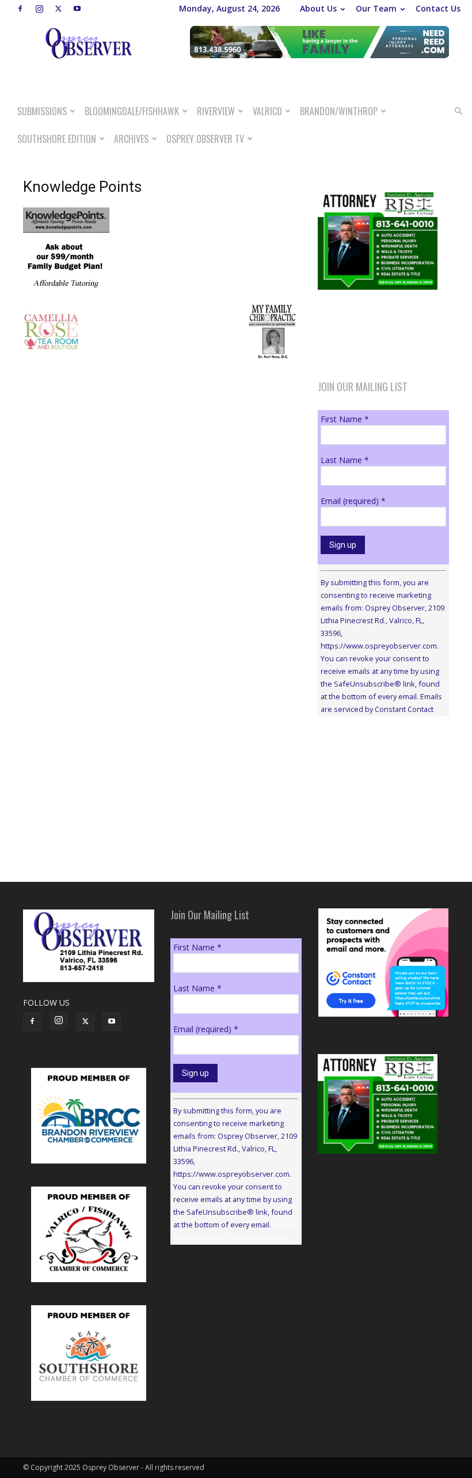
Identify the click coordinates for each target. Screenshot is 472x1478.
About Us (318, 8)
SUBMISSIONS (42, 111)
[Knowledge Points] (66, 290)
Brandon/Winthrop (339, 111)
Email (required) (353, 500)
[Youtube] (77, 8)
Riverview (216, 111)
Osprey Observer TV (205, 139)
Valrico (267, 111)
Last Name (345, 459)
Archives (131, 139)
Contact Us (438, 8)
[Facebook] (20, 8)
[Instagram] (39, 8)
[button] (458, 111)
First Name (345, 419)
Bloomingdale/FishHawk (132, 111)
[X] (58, 8)
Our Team (376, 8)
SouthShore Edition (56, 139)
